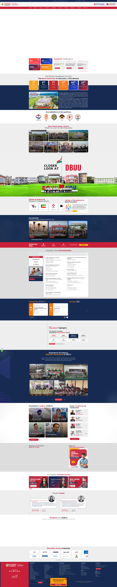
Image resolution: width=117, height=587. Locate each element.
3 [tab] (33, 239)
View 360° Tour (41, 107)
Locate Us (48, 107)
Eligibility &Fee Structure (43, 245)
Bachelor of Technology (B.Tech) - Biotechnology (75, 275)
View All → (32, 317)
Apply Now (31, 279)
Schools (40, 7)
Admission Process (53, 245)
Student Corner (83, 571)
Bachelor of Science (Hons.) (72, 274)
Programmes (47, 7)
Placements (72, 7)
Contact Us (85, 7)
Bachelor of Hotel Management (51, 281)
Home (30, 7)
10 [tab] (39, 239)
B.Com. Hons (48, 267)
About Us (35, 7)
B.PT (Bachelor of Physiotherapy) (73, 281)
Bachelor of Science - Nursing (72, 270)
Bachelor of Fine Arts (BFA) (72, 264)
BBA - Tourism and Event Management (52, 282)
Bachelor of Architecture (72, 259)
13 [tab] (41, 239)
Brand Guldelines (32, 578)
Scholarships (63, 245)
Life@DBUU (79, 7)
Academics (60, 7)
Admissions (54, 7)
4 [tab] (34, 239)
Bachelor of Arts (70, 263)
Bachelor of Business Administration (51, 266)
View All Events (58, 398)
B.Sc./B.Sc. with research (50, 262)
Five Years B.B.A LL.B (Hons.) (72, 288)
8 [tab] (37, 239)
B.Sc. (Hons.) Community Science (51, 287)
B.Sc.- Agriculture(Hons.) (50, 286)
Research (66, 7)
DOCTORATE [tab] (36, 264)
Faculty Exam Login (84, 574)
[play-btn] (44, 484)
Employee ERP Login (84, 572)
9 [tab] (38, 239)
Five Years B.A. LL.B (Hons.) (72, 287)
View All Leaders (33, 438)
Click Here (40, 581)
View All (58, 559)
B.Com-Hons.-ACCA (49, 268)
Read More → (57, 312)
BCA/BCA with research (49, 261)
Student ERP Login (83, 573)
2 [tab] (32, 239)
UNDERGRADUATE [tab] (36, 257)
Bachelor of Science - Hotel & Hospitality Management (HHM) (54, 280)
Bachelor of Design (49, 293)
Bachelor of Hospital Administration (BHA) (74, 282)
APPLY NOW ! (58, 584)
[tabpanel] (71, 65)
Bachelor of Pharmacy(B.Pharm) (51, 274)
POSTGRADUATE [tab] (35, 259)
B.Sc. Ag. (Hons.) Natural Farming (51, 288)
